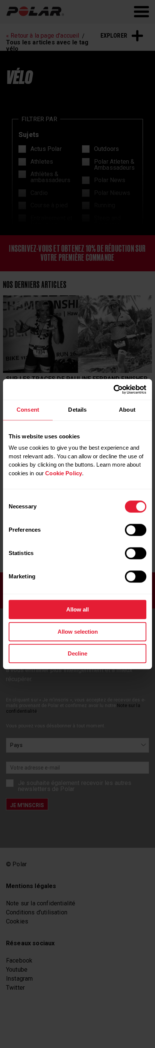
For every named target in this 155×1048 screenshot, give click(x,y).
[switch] (135, 530)
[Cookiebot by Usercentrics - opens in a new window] (113, 389)
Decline (77, 653)
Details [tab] (77, 409)
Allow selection (78, 631)
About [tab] (127, 409)
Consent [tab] (28, 409)
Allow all (77, 609)
